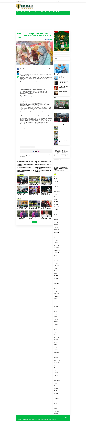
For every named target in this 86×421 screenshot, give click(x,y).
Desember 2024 (56, 206)
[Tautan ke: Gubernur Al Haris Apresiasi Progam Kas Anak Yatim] (56, 137)
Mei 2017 (55, 314)
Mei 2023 (55, 237)
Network (39, 419)
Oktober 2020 (56, 281)
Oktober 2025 (56, 189)
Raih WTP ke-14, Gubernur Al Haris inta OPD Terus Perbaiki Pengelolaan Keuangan (22, 184)
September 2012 (57, 400)
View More (34, 222)
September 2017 (57, 308)
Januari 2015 (56, 354)
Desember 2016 (56, 322)
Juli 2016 (55, 327)
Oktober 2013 (56, 378)
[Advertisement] (43, 23)
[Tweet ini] (47, 39)
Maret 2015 (56, 350)
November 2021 (56, 267)
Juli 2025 (55, 194)
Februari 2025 (56, 202)
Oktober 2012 (56, 398)
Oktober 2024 (56, 209)
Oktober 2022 (56, 248)
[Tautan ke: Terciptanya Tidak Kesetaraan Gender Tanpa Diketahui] (56, 83)
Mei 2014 (55, 367)
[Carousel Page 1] (59, 107)
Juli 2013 (55, 383)
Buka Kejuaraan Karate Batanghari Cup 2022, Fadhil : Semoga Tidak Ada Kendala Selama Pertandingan (27, 155)
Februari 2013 (56, 391)
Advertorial (18, 39)
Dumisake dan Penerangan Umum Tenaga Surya (60, 74)
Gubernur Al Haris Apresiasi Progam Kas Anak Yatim (21, 194)
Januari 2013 (56, 393)
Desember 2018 (56, 293)
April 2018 (56, 303)
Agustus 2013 (56, 382)
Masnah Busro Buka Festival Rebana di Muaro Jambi (45, 154)
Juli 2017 (55, 311)
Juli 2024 (55, 214)
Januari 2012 (56, 413)
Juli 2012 (55, 403)
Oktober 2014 (56, 359)
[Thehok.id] (25, 6)
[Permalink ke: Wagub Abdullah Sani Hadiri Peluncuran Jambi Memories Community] (34, 189)
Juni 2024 (55, 216)
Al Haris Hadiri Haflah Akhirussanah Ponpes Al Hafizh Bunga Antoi (34, 184)
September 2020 (57, 283)
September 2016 (57, 326)
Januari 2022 (56, 263)
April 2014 (56, 368)
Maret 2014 (56, 370)
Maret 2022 (56, 260)
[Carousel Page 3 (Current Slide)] (61, 107)
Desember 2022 (56, 245)
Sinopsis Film (54, 419)
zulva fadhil (33, 146)
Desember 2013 (56, 375)
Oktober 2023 (56, 229)
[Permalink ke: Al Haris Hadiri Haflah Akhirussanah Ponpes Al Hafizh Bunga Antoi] (34, 179)
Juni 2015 (55, 345)
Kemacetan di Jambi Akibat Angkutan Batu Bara (63, 87)
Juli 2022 (55, 253)
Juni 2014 (55, 365)
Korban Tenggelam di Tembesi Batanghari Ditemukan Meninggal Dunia (25, 165)
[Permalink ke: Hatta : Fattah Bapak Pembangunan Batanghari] (34, 213)
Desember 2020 (56, 280)
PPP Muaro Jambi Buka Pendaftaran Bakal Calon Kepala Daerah (61, 106)
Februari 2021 (56, 276)
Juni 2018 (55, 299)
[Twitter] (36, 151)
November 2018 (56, 294)
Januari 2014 (56, 373)
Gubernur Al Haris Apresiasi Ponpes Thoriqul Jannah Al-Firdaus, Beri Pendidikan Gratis (45, 194)
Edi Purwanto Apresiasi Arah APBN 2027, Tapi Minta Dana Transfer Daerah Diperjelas (61, 164)
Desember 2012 (56, 395)
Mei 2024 (55, 217)
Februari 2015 (56, 352)
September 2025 (57, 191)
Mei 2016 (55, 331)
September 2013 (57, 380)
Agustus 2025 (56, 193)
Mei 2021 (55, 271)
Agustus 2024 (56, 212)
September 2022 (57, 250)
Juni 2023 (55, 235)
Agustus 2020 (56, 285)
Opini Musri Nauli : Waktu (63, 91)
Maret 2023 (56, 240)
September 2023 (57, 230)
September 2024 (57, 211)
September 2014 (57, 360)
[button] (69, 1)
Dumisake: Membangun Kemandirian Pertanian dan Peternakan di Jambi (63, 77)
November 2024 (56, 207)
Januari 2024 (56, 224)
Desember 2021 (56, 265)
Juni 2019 (55, 288)
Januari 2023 (56, 244)
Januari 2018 (56, 306)
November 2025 (56, 188)
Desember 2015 (56, 337)
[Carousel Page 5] (64, 107)
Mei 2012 (55, 406)
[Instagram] (38, 151)
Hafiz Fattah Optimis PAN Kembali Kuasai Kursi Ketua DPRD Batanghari (43, 171)
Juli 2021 (55, 268)
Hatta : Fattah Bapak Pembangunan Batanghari (24, 167)
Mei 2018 (55, 301)
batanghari (22, 146)
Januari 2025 (56, 204)
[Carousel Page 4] (62, 107)
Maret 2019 (56, 291)
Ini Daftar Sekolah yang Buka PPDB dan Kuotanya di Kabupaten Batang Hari (43, 162)
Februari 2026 (56, 183)
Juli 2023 (55, 234)
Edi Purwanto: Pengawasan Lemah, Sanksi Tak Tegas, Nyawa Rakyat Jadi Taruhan (61, 168)
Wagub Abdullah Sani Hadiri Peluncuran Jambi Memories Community (33, 194)
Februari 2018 (56, 304)
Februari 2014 (56, 372)
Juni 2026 (55, 176)
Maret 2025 (56, 201)
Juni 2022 (55, 255)
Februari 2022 (56, 262)
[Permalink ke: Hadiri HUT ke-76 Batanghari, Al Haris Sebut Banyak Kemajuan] (22, 203)
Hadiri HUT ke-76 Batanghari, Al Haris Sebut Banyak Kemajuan (25, 162)
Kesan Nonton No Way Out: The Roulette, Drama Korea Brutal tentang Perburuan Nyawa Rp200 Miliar (61, 151)
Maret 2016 (56, 334)
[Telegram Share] (49, 39)
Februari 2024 (56, 222)
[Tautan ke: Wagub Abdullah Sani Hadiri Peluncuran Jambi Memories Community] (56, 142)
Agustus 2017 (56, 309)
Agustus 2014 (56, 362)
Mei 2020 (55, 286)
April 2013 (56, 388)
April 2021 (56, 273)
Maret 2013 (56, 390)
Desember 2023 (56, 225)
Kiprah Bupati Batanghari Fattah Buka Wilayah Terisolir (43, 164)
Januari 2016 (56, 336)
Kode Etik (49, 419)
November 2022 (56, 247)
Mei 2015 (55, 347)
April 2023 (56, 239)
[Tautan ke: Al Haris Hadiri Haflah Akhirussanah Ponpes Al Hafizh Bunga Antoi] (56, 127)
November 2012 (56, 396)
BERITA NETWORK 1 (58, 147)
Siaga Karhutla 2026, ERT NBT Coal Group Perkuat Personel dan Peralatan (61, 155)
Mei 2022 (55, 257)
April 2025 (56, 199)
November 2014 (56, 357)
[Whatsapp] (51, 39)
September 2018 (57, 296)
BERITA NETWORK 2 (58, 159)
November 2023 (56, 227)
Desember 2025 (56, 186)
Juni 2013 (55, 385)
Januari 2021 (56, 278)
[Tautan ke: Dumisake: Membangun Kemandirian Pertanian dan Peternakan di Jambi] (56, 78)
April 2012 (56, 408)
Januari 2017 (56, 321)
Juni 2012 (55, 405)
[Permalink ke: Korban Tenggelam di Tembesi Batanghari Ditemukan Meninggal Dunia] (46, 203)
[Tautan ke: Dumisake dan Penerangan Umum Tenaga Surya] (61, 68)
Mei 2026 (55, 178)
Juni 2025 (55, 196)
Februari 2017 (56, 319)
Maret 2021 (56, 275)
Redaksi (30, 419)
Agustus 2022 (56, 252)
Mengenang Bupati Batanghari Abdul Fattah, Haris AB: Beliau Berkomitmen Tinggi (25, 171)
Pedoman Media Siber (44, 419)
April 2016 (56, 332)
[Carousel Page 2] (60, 107)
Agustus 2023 (56, 232)
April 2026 (56, 179)
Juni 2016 (55, 329)
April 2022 (56, 258)
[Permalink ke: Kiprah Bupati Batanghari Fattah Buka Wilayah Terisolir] (22, 213)
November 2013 (56, 377)
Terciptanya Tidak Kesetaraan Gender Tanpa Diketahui (63, 82)
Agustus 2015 (56, 342)
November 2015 (56, 339)
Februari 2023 (56, 242)
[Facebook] (34, 151)
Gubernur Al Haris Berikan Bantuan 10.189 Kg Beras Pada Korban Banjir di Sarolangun (46, 184)
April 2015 (56, 349)
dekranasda (28, 146)
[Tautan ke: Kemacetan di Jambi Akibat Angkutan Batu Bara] (56, 88)
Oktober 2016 (56, 324)
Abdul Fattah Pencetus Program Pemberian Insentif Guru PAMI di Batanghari (43, 168)
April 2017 (56, 316)
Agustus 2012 (56, 401)
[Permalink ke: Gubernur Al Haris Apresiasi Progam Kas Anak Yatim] (22, 189)
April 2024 (56, 219)
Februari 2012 (56, 411)
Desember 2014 (56, 355)
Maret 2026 (56, 181)
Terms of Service (34, 419)
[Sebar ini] (45, 39)
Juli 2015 (55, 344)
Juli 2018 (55, 298)
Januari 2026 (56, 184)
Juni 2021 (55, 270)
